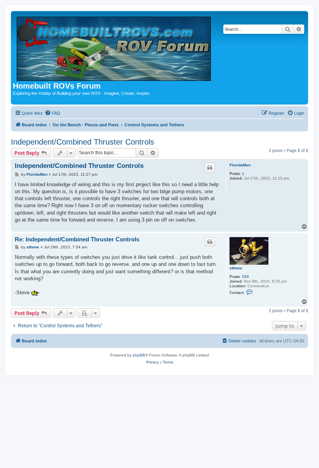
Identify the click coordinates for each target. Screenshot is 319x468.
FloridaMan (240, 165)
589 (245, 276)
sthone (236, 268)
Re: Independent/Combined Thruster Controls (77, 239)
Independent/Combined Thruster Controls (82, 142)
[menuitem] (52, 113)
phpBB (139, 355)
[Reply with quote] (210, 167)
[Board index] (114, 47)
